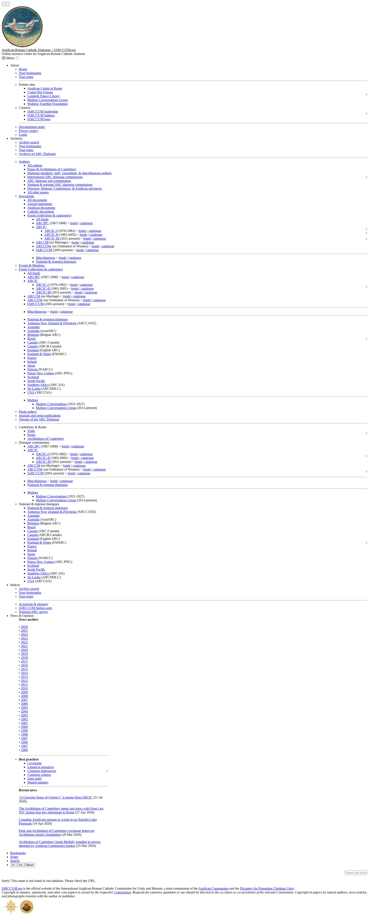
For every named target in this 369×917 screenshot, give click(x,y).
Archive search (29, 142)
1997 (24, 738)
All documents (37, 200)
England (33, 350)
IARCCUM (44, 250)
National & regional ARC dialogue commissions (59, 184)
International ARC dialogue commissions (55, 177)
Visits (31, 431)
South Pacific (36, 381)
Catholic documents (40, 211)
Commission (122, 892)
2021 (24, 646)
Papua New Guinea (40, 373)
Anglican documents (41, 208)
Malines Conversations (51, 404)
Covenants (34, 763)
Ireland (32, 361)
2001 (24, 723)
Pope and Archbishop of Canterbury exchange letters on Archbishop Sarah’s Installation (56, 832)
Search (14, 860)
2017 (24, 661)
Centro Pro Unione (40, 92)
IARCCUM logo (38, 119)
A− (14, 865)
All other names (38, 192)
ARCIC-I (50, 231)
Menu (10, 58)
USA (30, 392)
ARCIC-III (51, 238)
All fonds (42, 219)
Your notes (26, 77)
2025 (24, 630)
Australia (33, 327)
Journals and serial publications (40, 415)
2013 (24, 677)
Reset (29, 865)
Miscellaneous (45, 258)
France (32, 358)
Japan (31, 365)
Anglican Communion (213, 888)
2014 (24, 673)
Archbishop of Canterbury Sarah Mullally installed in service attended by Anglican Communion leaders (60, 844)
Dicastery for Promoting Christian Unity (267, 888)
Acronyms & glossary (33, 604)
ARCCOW (43, 246)
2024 (24, 634)
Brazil (31, 338)
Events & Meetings (32, 265)
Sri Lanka (34, 388)
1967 (24, 746)
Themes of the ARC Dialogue (39, 419)
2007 (24, 700)
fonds (74, 223)
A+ (21, 865)
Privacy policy (28, 131)
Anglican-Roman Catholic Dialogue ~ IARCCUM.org (39, 50)
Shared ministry (37, 782)
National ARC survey (33, 612)
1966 (24, 750)
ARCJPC (42, 223)
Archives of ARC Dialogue (37, 154)
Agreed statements (39, 204)
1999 (24, 730)
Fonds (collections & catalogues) (49, 215)
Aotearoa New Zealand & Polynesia (51, 323)
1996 (24, 742)
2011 (24, 684)
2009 (24, 692)
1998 (24, 734)
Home (23, 69)
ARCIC (41, 227)
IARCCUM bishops (41, 115)
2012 (24, 680)
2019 (24, 654)
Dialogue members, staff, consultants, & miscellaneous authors (69, 173)
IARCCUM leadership (42, 111)
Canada (32, 342)
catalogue (86, 223)
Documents (26, 196)
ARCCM (42, 242)
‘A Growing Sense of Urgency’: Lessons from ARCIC (55, 797)
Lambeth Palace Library (43, 96)
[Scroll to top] (3, 4)
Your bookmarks (30, 73)
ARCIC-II (51, 234)
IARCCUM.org (12, 888)
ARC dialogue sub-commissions (49, 181)
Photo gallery (28, 411)
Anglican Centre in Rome (44, 88)
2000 (24, 727)
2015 (24, 669)
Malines (32, 400)
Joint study (34, 778)
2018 (24, 657)
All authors (34, 165)
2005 (24, 707)
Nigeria (32, 369)
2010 (24, 688)
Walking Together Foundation (47, 104)
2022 (24, 642)
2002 (24, 719)
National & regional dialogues (56, 261)
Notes (14, 857)
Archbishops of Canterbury (45, 438)
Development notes (32, 127)
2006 (24, 704)
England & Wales (39, 354)
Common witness (39, 775)
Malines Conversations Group (47, 100)
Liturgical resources (40, 767)
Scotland (33, 377)
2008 (24, 696)
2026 (24, 627)
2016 (24, 665)
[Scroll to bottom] (7, 4)
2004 (24, 711)
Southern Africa (38, 385)
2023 (24, 638)
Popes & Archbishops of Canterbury (51, 169)
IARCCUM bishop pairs (35, 608)
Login (23, 134)
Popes (31, 435)
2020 (24, 650)
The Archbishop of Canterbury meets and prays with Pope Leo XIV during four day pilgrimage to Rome (61, 810)
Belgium (33, 335)
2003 (24, 715)
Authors (24, 161)
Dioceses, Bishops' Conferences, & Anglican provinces (64, 188)
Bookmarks (18, 853)
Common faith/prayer (41, 771)
